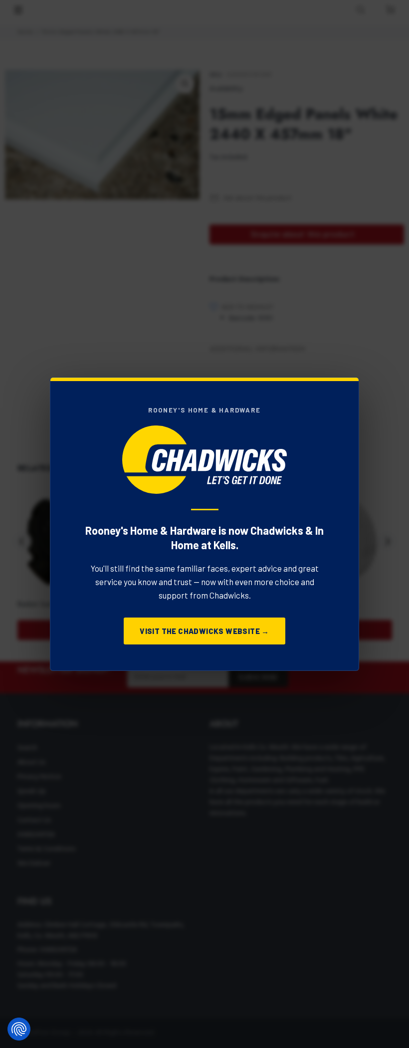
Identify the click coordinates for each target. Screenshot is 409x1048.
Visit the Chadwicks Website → (204, 631)
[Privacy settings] (18, 1029)
